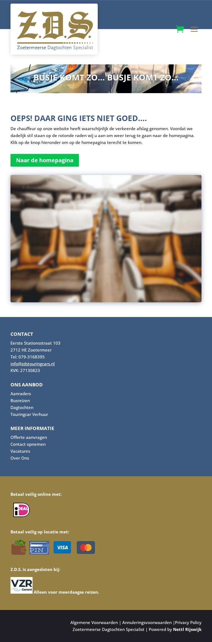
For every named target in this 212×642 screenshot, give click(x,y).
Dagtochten (21, 407)
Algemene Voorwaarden (94, 622)
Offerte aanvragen (28, 437)
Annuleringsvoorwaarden (147, 622)
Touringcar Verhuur (29, 414)
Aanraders (20, 393)
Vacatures (20, 451)
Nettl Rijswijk (187, 629)
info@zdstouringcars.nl (32, 363)
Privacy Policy (188, 622)
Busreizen (20, 400)
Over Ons (19, 458)
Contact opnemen (28, 444)
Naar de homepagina (44, 160)
